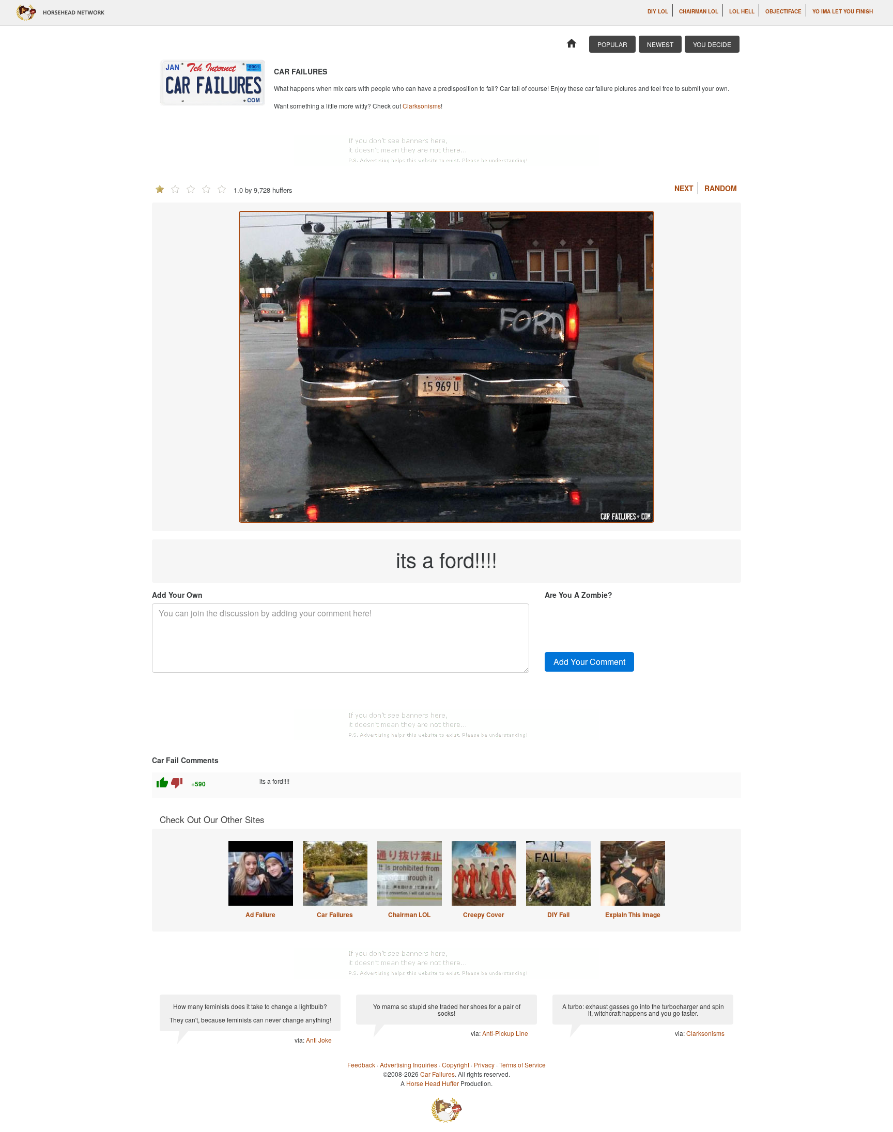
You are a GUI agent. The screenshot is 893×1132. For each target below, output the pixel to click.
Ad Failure (260, 914)
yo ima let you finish (842, 11)
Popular (612, 44)
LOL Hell (742, 11)
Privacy (484, 1064)
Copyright (455, 1064)
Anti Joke (319, 1039)
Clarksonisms (422, 105)
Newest (660, 44)
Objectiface (783, 11)
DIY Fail (558, 914)
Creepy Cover (483, 914)
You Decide (712, 44)
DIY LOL (658, 11)
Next (684, 188)
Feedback (361, 1064)
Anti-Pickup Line (505, 1033)
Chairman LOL (698, 11)
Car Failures (335, 914)
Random (720, 188)
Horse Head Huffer (432, 1083)
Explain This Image (632, 914)
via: (300, 1039)
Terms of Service (522, 1064)
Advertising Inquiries (408, 1064)
